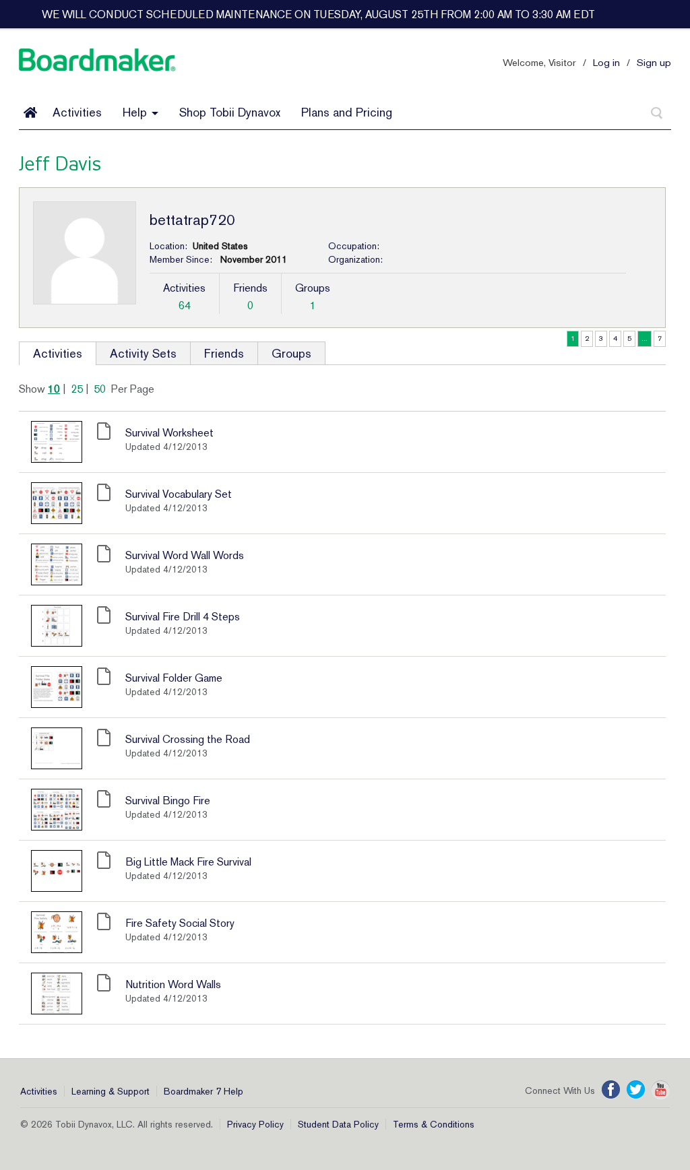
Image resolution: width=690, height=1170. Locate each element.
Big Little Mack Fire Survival (188, 861)
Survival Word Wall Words (184, 555)
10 (54, 389)
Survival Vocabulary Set (178, 494)
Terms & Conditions (433, 1124)
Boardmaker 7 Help (203, 1091)
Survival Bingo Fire (167, 800)
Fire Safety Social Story (179, 923)
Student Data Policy (338, 1124)
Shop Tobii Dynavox (229, 112)
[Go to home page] (30, 112)
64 (185, 305)
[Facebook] (611, 1089)
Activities (77, 112)
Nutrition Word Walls (173, 984)
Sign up (654, 62)
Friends (224, 353)
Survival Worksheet (169, 432)
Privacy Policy (255, 1124)
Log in (606, 62)
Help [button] (136, 112)
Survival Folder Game (173, 678)
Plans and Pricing (346, 112)
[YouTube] (661, 1089)
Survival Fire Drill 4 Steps (182, 616)
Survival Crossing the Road (187, 739)
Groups (291, 353)
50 (100, 389)
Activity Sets (143, 353)
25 (77, 389)
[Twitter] (636, 1089)
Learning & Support (110, 1091)
